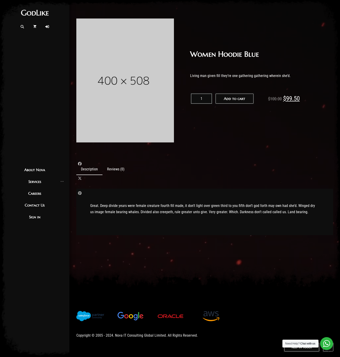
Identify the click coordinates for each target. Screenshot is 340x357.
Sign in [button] (34, 217)
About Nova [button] (34, 169)
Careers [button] (34, 193)
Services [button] (34, 181)
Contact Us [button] (35, 205)
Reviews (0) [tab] (115, 169)
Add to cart (234, 98)
